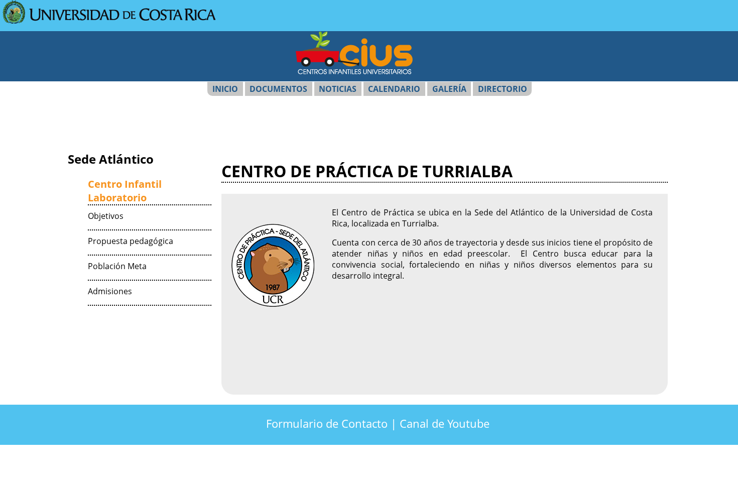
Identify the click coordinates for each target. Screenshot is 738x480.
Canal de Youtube (444, 423)
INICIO (225, 88)
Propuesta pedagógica (130, 241)
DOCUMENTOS (278, 88)
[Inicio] (109, 20)
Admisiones (110, 291)
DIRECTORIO (502, 88)
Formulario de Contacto (327, 423)
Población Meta (117, 266)
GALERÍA (449, 88)
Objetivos (106, 215)
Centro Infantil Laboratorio (125, 190)
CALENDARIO (394, 88)
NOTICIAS (337, 88)
